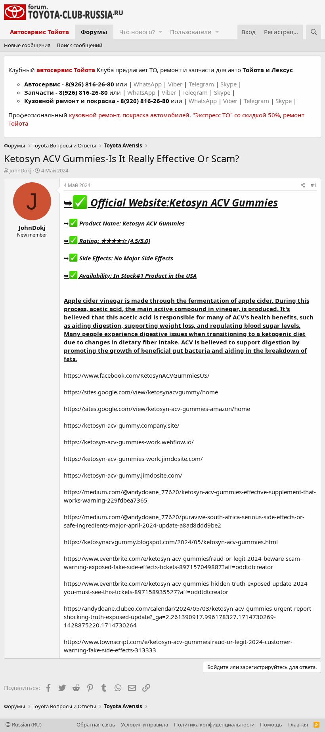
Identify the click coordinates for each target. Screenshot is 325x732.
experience (121, 334)
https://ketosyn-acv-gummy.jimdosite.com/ (123, 475)
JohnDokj (20, 170)
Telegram (202, 84)
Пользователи (191, 32)
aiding (234, 350)
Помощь (271, 724)
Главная (298, 724)
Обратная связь (95, 724)
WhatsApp (148, 84)
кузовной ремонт (94, 115)
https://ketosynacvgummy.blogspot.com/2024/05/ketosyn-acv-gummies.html (171, 542)
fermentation (208, 300)
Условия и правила (144, 724)
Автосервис (42, 84)
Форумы (94, 32)
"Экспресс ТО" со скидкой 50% (236, 115)
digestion (107, 325)
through (162, 300)
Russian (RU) (26, 724)
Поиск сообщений (79, 45)
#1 (314, 185)
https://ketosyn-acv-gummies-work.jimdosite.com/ (133, 459)
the (130, 309)
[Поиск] (313, 32)
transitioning (227, 334)
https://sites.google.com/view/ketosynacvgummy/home (141, 392)
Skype (229, 84)
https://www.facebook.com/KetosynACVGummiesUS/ (137, 375)
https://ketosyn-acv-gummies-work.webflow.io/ (129, 442)
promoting (80, 350)
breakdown (282, 350)
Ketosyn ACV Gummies (223, 202)
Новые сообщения (27, 45)
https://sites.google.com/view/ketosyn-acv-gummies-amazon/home (157, 409)
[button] (160, 32)
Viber (175, 84)
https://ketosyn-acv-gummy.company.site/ (122, 425)
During (285, 300)
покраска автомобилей (155, 115)
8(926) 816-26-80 (89, 84)
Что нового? (137, 32)
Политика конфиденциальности (214, 724)
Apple (72, 300)
